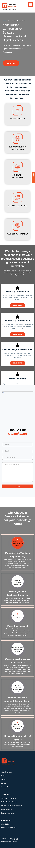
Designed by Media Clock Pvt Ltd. (8, 842)
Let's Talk (11, 63)
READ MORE (17, 305)
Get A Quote (33, 177)
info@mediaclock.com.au (8, 827)
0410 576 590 (5, 824)
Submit (17, 486)
